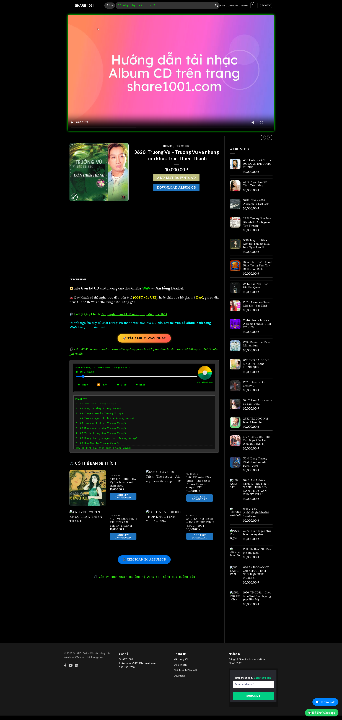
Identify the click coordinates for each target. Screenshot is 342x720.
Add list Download (176, 178)
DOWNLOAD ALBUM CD (176, 187)
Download (179, 675)
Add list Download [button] (123, 496)
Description (77, 279)
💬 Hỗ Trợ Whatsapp (321, 712)
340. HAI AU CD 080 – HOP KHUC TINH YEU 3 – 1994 (200, 522)
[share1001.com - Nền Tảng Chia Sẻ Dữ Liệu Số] (84, 6)
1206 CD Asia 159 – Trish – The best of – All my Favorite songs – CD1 (199, 482)
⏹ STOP (121, 384)
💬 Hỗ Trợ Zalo (325, 702)
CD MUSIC (183, 146)
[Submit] (216, 5)
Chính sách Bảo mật (185, 670)
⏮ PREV (83, 384)
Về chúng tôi (181, 659)
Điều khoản (180, 664)
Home (167, 146)
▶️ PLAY (102, 384)
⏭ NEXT (141, 384)
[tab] (77, 279)
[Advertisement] (144, 244)
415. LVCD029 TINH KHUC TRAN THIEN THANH (123, 522)
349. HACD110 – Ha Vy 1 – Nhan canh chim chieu (123, 482)
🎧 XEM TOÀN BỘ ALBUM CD (144, 559)
